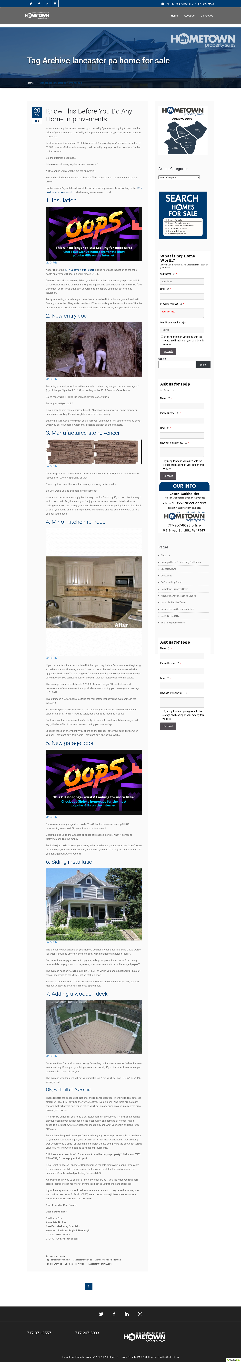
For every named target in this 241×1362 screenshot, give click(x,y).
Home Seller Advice (75, 1264)
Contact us (166, 575)
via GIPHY (51, 262)
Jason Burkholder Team (173, 602)
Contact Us (207, 15)
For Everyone (56, 1264)
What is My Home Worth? (174, 622)
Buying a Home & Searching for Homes (181, 562)
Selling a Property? (170, 616)
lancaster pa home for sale (108, 1260)
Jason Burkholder (57, 1256)
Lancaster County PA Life (100, 1264)
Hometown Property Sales (174, 589)
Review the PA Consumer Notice (177, 609)
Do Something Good (171, 582)
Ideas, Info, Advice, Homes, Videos (178, 595)
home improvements (60, 1260)
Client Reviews (168, 569)
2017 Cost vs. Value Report (79, 269)
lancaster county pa (83, 1260)
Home (174, 15)
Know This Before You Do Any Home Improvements (89, 115)
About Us (189, 15)
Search (162, 358)
